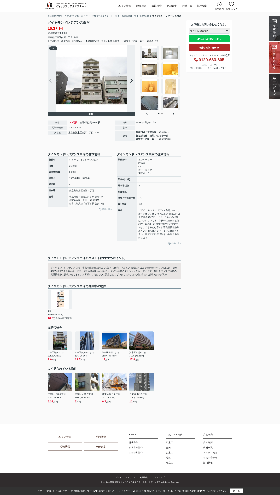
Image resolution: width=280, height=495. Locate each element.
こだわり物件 (136, 452)
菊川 (152, 135)
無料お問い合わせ (209, 47)
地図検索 (141, 6)
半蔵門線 (140, 132)
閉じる (236, 490)
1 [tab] (158, 113)
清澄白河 (151, 132)
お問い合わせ (210, 457)
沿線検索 (156, 6)
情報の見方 (107, 209)
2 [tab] (162, 113)
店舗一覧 (187, 6)
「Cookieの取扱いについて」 (194, 491)
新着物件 (133, 442)
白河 (63, 37)
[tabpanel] (160, 78)
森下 (154, 139)
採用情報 (202, 6)
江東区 (57, 37)
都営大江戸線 (143, 139)
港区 (168, 457)
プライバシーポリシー (125, 477)
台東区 (169, 452)
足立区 (169, 462)
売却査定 (172, 6)
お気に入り (231, 8)
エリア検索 (124, 6)
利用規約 (144, 477)
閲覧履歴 (219, 8)
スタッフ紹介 (210, 452)
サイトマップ (158, 477)
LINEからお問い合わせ (209, 39)
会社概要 (208, 442)
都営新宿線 (141, 135)
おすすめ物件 (136, 447)
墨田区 (169, 447)
